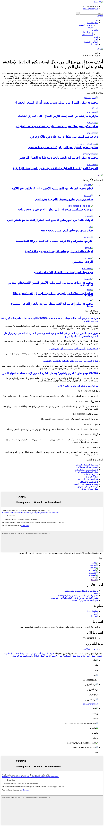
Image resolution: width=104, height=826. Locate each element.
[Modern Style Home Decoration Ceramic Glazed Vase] (92, 112)
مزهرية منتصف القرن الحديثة (85, 484)
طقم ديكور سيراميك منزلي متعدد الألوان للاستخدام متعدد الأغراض (56, 126)
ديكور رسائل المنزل (89, 489)
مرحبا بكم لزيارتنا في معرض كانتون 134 (78, 385)
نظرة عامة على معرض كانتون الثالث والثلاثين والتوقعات (70, 361)
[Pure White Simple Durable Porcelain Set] (88, 195)
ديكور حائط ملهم (91, 474)
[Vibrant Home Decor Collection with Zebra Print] (90, 154)
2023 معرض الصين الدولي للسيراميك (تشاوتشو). (73, 348)
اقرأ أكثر (94, 108)
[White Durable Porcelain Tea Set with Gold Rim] (89, 227)
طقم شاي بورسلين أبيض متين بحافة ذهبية (66, 230)
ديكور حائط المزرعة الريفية (86, 469)
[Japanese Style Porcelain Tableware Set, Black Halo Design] (90, 290)
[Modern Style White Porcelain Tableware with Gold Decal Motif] (88, 216)
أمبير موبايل (36, 653)
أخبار (96, 39)
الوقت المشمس (82, 261)
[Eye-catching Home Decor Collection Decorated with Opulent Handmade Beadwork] (90, 300)
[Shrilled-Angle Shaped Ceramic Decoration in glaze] (92, 133)
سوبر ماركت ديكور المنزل (87, 465)
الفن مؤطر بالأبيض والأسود (87, 467)
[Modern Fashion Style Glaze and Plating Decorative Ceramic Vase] (92, 165)
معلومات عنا (92, 22)
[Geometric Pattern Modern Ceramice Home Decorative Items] (87, 144)
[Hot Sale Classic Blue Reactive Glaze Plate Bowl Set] (88, 237)
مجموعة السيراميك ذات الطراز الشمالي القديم (63, 272)
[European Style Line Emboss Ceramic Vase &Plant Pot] (80, 206)
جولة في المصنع (86, 25)
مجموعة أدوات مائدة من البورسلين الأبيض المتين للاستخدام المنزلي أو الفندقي (50, 284)
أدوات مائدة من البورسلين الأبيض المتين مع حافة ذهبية (59, 251)
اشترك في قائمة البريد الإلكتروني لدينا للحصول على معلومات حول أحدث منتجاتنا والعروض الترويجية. (61, 553)
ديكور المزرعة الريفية (86, 656)
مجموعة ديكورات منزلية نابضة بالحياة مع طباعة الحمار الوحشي (58, 157)
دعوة (96, 593)
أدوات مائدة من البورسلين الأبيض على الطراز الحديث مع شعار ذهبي (50, 219)
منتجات (95, 30)
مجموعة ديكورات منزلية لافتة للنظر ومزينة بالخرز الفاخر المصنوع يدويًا (52, 305)
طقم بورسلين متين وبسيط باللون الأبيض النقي (64, 199)
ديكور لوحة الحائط (22, 653)
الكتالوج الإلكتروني (90, 42)
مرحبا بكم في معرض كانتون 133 (84, 600)
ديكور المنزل (87, 32)
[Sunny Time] (88, 258)
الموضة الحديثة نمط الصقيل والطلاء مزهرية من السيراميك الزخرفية (55, 168)
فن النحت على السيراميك (87, 479)
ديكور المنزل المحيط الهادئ (86, 472)
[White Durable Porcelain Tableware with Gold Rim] (89, 248)
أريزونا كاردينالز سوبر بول (87, 486)
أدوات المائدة (87, 35)
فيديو (96, 37)
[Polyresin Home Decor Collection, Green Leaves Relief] (91, 98)
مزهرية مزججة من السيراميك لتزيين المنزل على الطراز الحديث (58, 115)
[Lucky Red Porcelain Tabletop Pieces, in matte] (88, 185)
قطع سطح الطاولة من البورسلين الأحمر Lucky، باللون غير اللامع (52, 188)
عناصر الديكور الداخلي (42, 656)
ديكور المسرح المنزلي (89, 482)
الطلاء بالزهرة (92, 477)
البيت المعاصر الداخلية (22, 656)
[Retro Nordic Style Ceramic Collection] (87, 269)
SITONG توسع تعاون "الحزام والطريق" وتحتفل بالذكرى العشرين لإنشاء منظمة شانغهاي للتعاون (50, 373)
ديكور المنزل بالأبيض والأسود (64, 656)
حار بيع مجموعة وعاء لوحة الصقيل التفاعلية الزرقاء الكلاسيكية (54, 240)
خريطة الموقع (48, 653)
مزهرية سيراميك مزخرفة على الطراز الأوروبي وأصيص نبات (55, 209)
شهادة (90, 27)
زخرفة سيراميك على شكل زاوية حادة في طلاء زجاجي (64, 136)
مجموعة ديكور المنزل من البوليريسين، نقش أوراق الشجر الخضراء (56, 102)
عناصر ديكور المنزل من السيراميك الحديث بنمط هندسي (63, 147)
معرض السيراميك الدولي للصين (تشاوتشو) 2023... (77, 595)
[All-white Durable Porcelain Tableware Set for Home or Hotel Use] (88, 279)
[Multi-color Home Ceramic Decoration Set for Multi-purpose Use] (92, 123)
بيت (96, 20)
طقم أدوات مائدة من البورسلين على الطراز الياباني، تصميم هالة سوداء (53, 294)
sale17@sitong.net (90, 649)
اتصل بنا (94, 44)
